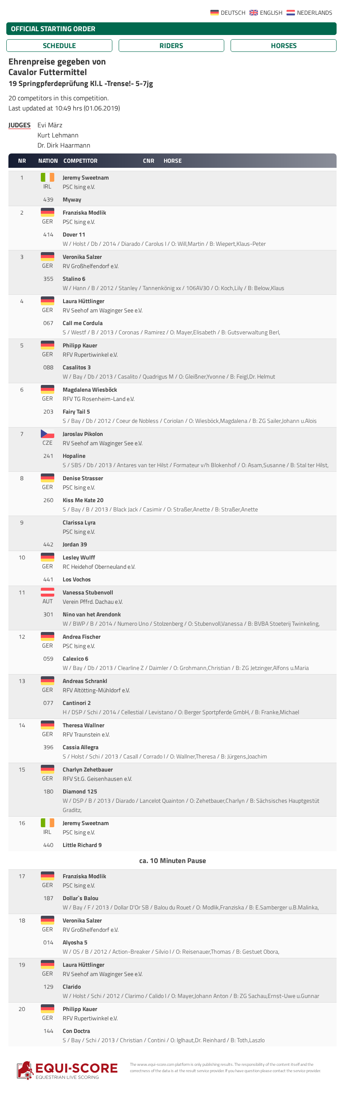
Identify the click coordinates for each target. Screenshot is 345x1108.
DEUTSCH (233, 12)
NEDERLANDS (314, 12)
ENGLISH (271, 12)
